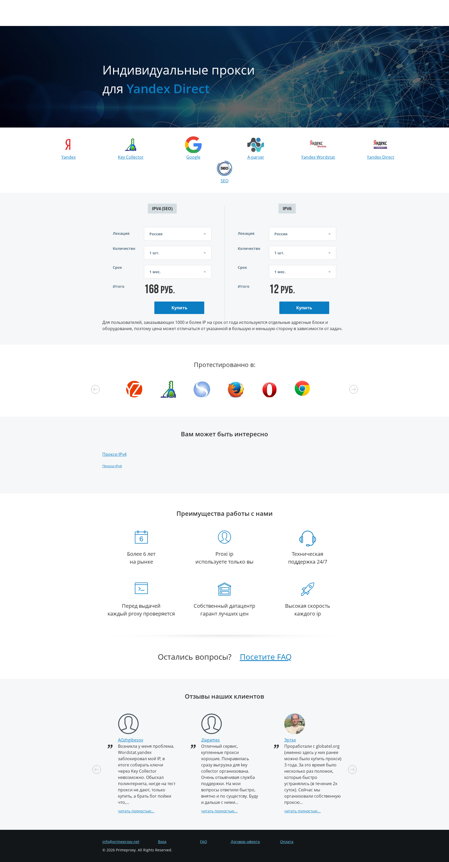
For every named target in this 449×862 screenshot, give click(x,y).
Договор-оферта (245, 841)
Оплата (286, 841)
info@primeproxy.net (120, 841)
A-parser (255, 157)
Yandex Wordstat (318, 157)
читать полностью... (136, 810)
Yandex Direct (380, 157)
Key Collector (131, 157)
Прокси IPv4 (114, 454)
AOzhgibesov (130, 740)
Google (193, 157)
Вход (162, 841)
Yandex (68, 157)
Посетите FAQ (266, 656)
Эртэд (290, 740)
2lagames (210, 740)
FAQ (203, 841)
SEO (224, 181)
